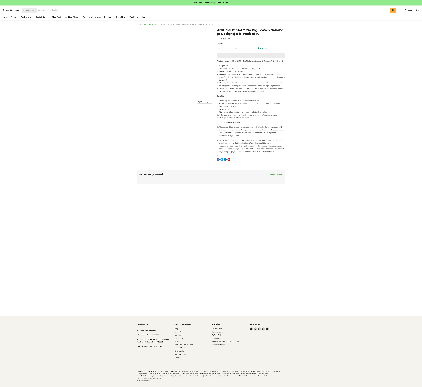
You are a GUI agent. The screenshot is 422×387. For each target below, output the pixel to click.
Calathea (235, 371)
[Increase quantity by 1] (236, 48)
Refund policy (180, 351)
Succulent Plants (214, 371)
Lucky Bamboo (175, 371)
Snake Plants (164, 371)
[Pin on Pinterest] (228, 159)
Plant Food (56, 17)
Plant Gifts (265, 371)
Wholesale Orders (218, 345)
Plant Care (134, 17)
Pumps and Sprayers (91, 17)
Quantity (220, 43)
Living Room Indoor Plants (189, 374)
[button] (251, 55)
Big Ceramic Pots (155, 376)
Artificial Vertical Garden (224, 376)
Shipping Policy (217, 338)
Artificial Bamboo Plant (259, 376)
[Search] (393, 10)
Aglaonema (185, 371)
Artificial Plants (72, 17)
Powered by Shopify (143, 381)
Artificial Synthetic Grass (242, 376)
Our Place (178, 335)
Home (5, 17)
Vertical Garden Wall (181, 376)
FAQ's (177, 341)
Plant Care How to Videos (184, 345)
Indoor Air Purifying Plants (230, 374)
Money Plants (255, 371)
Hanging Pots (168, 376)
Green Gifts (120, 17)
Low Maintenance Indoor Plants (210, 374)
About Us (178, 332)
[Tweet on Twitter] (221, 159)
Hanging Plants (152, 371)
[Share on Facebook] (218, 159)
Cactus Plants (226, 371)
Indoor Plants (141, 371)
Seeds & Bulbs (42, 17)
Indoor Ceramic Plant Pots (171, 374)
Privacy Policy (217, 329)
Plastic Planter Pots (196, 376)
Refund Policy (217, 335)
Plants (13, 17)
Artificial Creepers (151, 24)
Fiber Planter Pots (142, 376)
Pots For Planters (263, 374)
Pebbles (107, 17)
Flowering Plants (155, 374)
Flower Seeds (275, 371)
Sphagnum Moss (142, 374)
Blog (143, 17)
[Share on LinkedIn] (225, 159)
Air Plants (203, 371)
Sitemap (178, 357)
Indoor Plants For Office (248, 374)
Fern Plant (195, 371)
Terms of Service (181, 348)
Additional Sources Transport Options (225, 341)
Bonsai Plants (244, 371)
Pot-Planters (26, 17)
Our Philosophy (180, 354)
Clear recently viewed (275, 174)
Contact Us (179, 338)
